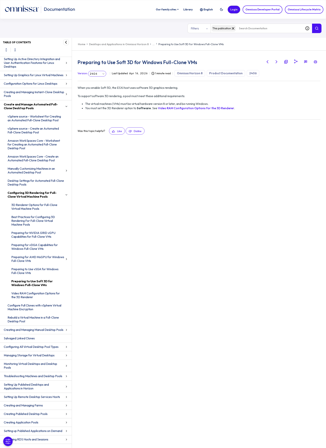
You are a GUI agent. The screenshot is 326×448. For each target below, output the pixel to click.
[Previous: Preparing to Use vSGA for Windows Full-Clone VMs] (267, 62)
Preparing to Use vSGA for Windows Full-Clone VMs (34, 271)
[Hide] (66, 42)
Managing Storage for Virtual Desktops (29, 355)
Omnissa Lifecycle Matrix (304, 9)
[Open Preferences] (8, 441)
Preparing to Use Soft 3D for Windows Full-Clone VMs (32, 283)
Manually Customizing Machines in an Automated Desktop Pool (31, 170)
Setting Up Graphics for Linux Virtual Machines (33, 75)
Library (188, 9)
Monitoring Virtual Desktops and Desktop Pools (30, 365)
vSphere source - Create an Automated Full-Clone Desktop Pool (33, 130)
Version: (83, 73)
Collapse (15, 50)
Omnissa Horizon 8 (190, 73)
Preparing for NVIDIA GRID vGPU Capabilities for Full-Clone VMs (33, 234)
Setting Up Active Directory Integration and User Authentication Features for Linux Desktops (32, 62)
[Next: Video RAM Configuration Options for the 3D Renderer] (276, 62)
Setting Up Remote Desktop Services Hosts (32, 397)
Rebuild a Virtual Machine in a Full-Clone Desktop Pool (33, 319)
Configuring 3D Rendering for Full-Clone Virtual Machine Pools (32, 194)
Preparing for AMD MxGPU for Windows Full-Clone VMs (37, 259)
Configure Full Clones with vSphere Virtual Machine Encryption (34, 307)
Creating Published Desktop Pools (26, 414)
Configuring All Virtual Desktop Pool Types (31, 347)
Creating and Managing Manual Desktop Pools (33, 330)
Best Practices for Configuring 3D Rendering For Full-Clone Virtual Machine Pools (33, 220)
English (208, 9)
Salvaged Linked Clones (19, 338)
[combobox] (257, 28)
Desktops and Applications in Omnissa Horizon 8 (119, 44)
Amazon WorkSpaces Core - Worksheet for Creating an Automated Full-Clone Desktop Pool (34, 144)
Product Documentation (226, 73)
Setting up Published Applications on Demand (33, 431)
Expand (6, 50)
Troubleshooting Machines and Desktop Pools (33, 376)
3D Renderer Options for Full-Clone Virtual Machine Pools (34, 206)
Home (81, 44)
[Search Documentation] (316, 28)
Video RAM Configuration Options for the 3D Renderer (35, 295)
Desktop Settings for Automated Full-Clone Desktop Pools (36, 182)
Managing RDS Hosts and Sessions (26, 439)
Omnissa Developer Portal (262, 9)
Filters (195, 28)
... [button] (153, 44)
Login (234, 9)
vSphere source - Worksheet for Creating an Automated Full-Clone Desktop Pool (34, 118)
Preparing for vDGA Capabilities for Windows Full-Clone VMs (34, 247)
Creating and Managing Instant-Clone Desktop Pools (34, 94)
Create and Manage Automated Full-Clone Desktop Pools (31, 106)
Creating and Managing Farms (23, 405)
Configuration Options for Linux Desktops (30, 83)
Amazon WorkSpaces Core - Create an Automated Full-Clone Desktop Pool (33, 158)
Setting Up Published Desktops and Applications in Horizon (26, 386)
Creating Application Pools (21, 422)
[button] (221, 9)
